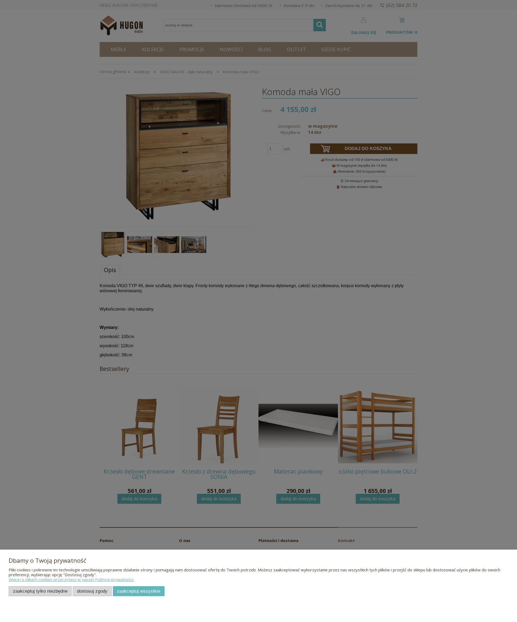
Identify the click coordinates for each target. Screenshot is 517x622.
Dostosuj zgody (92, 591)
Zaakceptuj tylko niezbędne (40, 591)
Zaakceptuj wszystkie (138, 591)
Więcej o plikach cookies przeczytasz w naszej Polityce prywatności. (71, 579)
